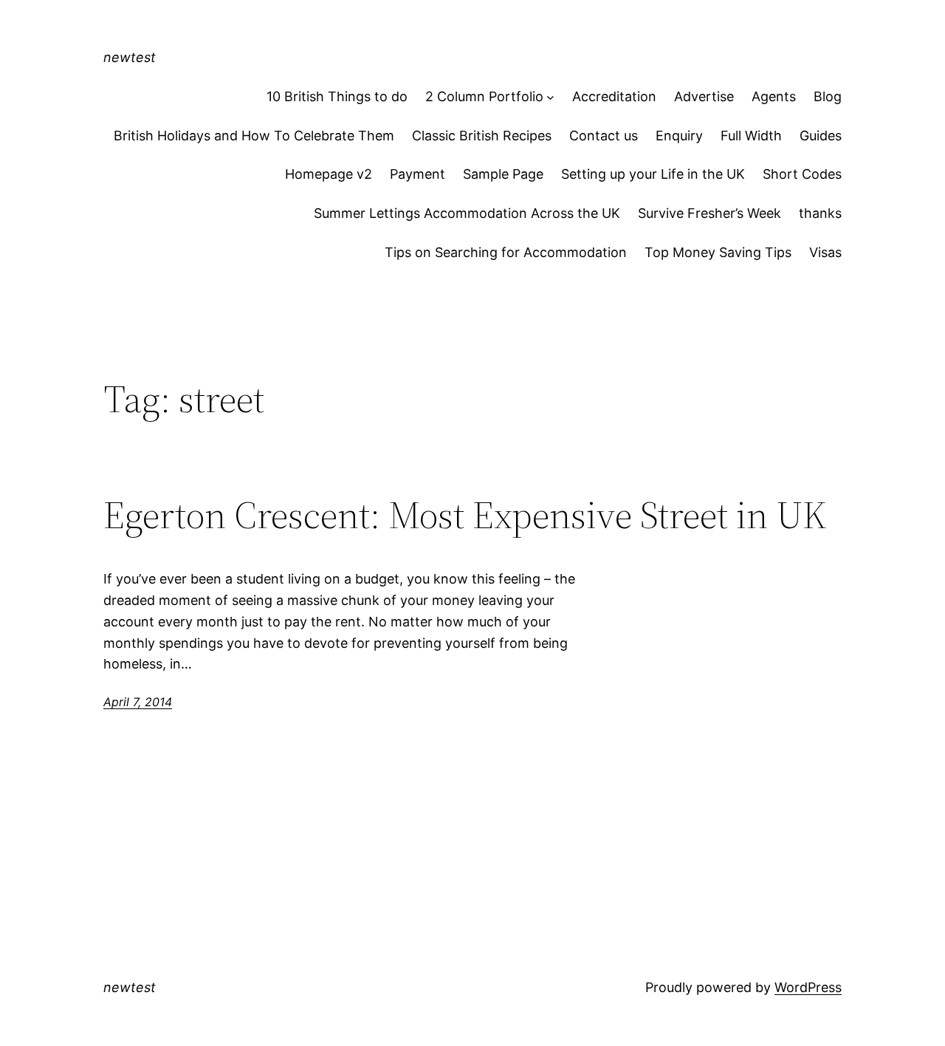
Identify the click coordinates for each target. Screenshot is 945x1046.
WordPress (808, 987)
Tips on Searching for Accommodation (506, 252)
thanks (820, 213)
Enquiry (679, 135)
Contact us (603, 135)
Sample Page (503, 174)
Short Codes (802, 174)
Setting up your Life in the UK (653, 174)
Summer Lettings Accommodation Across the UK (467, 213)
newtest (129, 57)
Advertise (704, 96)
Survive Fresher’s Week (709, 213)
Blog (828, 96)
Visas (825, 252)
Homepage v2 (328, 174)
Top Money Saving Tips (718, 252)
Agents (774, 96)
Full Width (751, 135)
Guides (821, 135)
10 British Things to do (337, 96)
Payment (417, 174)
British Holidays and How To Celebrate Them (254, 135)
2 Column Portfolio (484, 96)
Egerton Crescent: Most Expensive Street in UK (465, 515)
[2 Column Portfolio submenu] (550, 97)
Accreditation (614, 96)
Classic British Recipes (481, 135)
